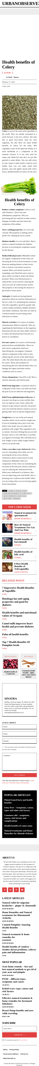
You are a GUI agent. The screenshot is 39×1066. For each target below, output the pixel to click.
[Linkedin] (10, 889)
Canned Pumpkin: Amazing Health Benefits (16, 926)
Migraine (17, 498)
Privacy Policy (23, 1040)
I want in (18, 1035)
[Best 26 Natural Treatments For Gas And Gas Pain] (7, 528)
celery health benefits (11, 493)
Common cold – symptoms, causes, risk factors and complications (17, 818)
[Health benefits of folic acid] (7, 554)
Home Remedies (22, 519)
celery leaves (26, 493)
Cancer (17, 490)
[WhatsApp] (19, 91)
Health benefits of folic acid (23, 553)
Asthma (10, 490)
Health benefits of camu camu (18, 826)
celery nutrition (9, 496)
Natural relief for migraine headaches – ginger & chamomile (19, 904)
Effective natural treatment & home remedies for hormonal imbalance (17, 1001)
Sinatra (16, 77)
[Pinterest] (14, 91)
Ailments (5, 985)
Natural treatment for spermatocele (25, 514)
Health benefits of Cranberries (10, 673)
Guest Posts (21, 572)
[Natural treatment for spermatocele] (7, 515)
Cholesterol (7, 498)
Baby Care (6, 1016)
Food (17, 545)
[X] (9, 91)
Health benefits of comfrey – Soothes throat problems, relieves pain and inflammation (19, 949)
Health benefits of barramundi (23, 540)
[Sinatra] (4, 77)
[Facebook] (4, 91)
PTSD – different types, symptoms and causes (14, 980)
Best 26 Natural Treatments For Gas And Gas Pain (24, 527)
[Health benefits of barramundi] (7, 542)
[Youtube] (22, 889)
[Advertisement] (19, 35)
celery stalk (21, 496)
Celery (24, 490)
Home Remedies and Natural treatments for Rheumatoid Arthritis (17, 915)
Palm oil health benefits (15, 634)
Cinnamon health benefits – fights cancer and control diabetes (28, 674)
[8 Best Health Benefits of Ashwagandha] (7, 567)
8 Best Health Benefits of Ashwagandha (21, 566)
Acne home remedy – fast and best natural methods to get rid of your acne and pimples (19, 969)
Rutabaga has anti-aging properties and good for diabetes (15, 601)
